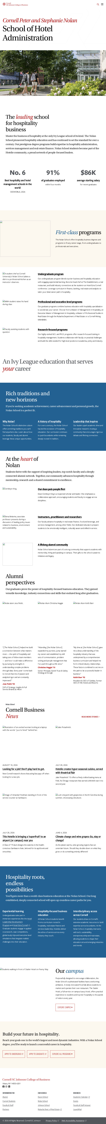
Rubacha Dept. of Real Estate (49, 1109)
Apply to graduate (36, 1054)
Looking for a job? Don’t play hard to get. (23, 769)
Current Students (9, 1101)
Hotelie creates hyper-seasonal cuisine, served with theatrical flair (79, 771)
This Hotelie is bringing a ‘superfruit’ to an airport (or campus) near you (24, 838)
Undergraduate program (51, 274)
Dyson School (43, 1097)
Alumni (5, 1097)
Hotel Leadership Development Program (17, 922)
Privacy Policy (51, 1120)
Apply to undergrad (13, 1054)
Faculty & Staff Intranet (81, 1105)
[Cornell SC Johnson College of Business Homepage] (53, 1080)
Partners (6, 1109)
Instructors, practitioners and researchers (60, 517)
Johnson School (44, 1105)
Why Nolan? (9, 421)
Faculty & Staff (8, 1105)
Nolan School (43, 1101)
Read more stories (90, 716)
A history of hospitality (49, 421)
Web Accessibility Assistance (73, 1120)
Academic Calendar (80, 1097)
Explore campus (64, 1007)
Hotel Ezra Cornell (20, 925)
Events (75, 1101)
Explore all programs (61, 1054)
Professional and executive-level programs (60, 302)
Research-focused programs (53, 330)
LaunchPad (77, 1109)
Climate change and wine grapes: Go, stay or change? (78, 838)
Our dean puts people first (51, 489)
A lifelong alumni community (53, 545)
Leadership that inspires (85, 421)
